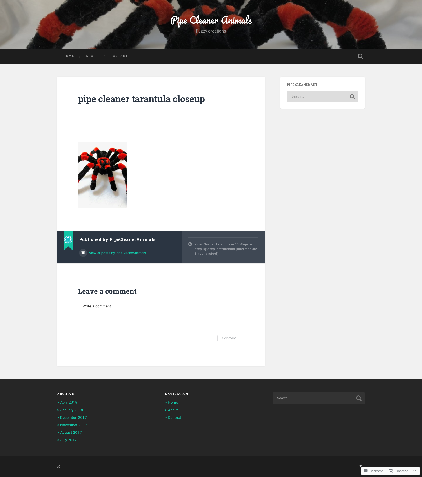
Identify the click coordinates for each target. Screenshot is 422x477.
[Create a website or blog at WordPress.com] (58, 467)
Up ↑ (361, 466)
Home (68, 56)
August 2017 (71, 432)
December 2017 (73, 417)
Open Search (360, 56)
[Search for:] (322, 96)
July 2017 (68, 440)
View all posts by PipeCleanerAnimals (117, 253)
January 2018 (71, 410)
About (92, 56)
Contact (119, 56)
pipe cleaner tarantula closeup (141, 99)
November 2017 (73, 425)
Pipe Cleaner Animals (211, 19)
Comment (229, 338)
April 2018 (68, 402)
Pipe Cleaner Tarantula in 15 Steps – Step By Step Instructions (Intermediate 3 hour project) (226, 248)
